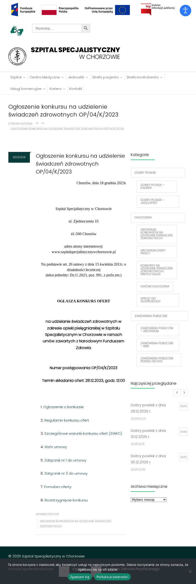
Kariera (55, 88)
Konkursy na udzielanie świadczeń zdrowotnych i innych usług (157, 269)
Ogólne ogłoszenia (155, 286)
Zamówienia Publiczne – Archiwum (157, 329)
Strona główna (20, 124)
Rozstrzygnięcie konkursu (66, 500)
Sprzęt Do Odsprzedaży (151, 299)
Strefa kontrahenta (142, 77)
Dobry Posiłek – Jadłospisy (152, 201)
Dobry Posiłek (145, 173)
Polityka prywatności (112, 577)
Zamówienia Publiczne (151, 316)
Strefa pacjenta (105, 77)
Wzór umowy (55, 446)
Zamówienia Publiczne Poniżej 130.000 (157, 359)
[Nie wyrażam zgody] (190, 571)
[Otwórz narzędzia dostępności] (185, 10)
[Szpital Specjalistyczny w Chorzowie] (66, 56)
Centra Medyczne (45, 77)
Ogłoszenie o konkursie (63, 406)
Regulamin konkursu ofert (66, 420)
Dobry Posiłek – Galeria (152, 186)
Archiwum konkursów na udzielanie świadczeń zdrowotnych (157, 234)
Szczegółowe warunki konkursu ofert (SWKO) (83, 433)
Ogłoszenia (143, 217)
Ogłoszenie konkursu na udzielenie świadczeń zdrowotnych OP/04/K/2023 (80, 163)
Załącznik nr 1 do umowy (65, 460)
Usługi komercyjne (25, 88)
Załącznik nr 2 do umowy (65, 473)
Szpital (16, 77)
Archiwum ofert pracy (153, 251)
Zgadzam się (79, 577)
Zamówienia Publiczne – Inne (157, 344)
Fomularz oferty (57, 486)
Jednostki (76, 77)
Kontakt (75, 88)
